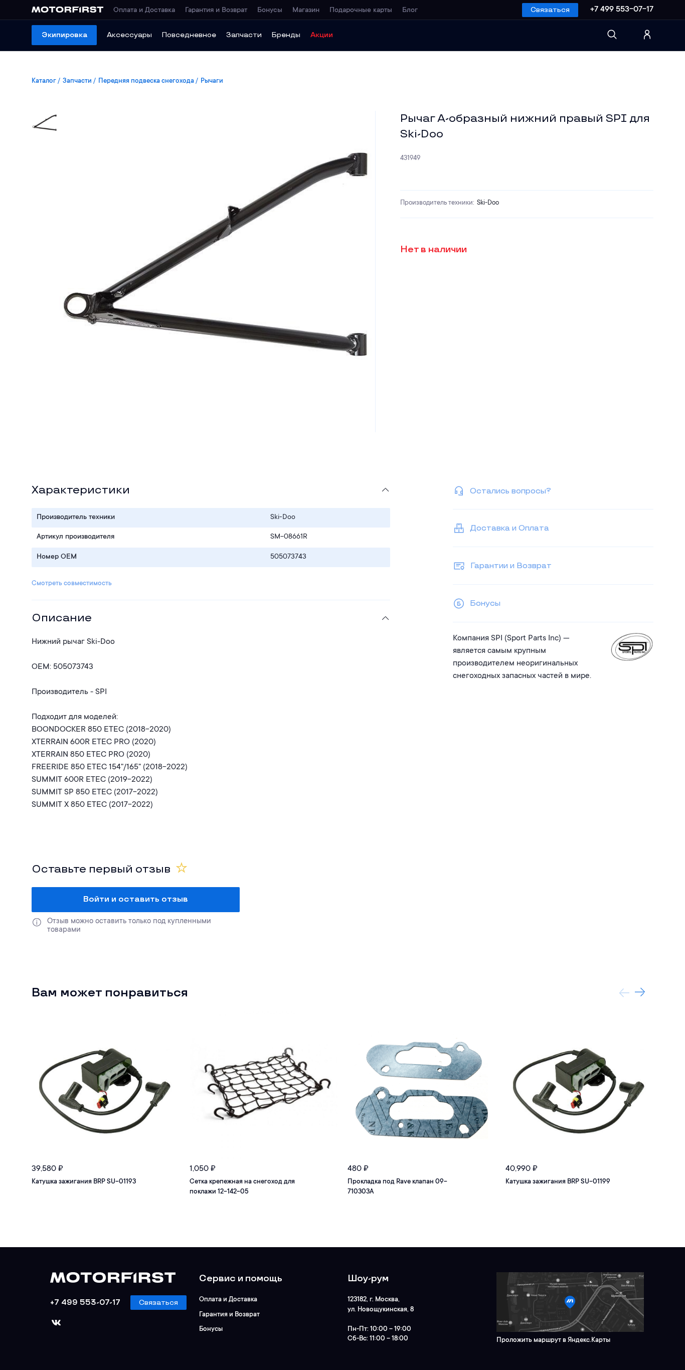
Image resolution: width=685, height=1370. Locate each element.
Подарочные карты (360, 11)
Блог (410, 11)
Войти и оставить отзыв (135, 899)
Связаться (550, 10)
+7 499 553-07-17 (621, 9)
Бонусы (269, 11)
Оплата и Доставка (144, 11)
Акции (321, 35)
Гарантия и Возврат (216, 11)
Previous (624, 992)
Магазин (305, 11)
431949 (410, 158)
